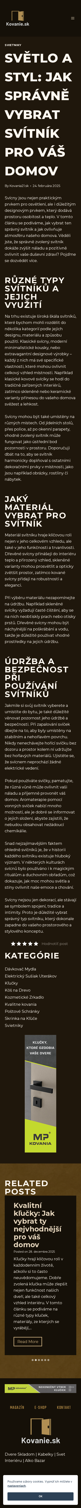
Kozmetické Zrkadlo (24, 997)
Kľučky (11, 983)
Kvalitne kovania (21, 1004)
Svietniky (13, 45)
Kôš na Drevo (17, 990)
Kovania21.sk (19, 186)
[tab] (33, 1360)
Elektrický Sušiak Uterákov (31, 976)
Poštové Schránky (22, 1011)
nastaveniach (16, 1485)
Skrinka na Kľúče (21, 1018)
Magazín (17, 1408)
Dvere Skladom (20, 1454)
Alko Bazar (35, 1460)
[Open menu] (72, 18)
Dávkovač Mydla (20, 969)
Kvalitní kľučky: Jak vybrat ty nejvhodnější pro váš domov (37, 1225)
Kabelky (45, 1454)
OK (40, 1496)
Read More (29, 1342)
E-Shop (41, 1408)
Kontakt (64, 1408)
